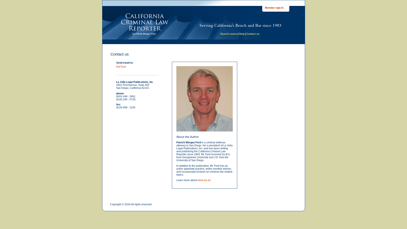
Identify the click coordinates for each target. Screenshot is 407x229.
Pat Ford (121, 66)
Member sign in (274, 7)
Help (241, 33)
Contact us (252, 33)
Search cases (228, 33)
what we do (204, 180)
